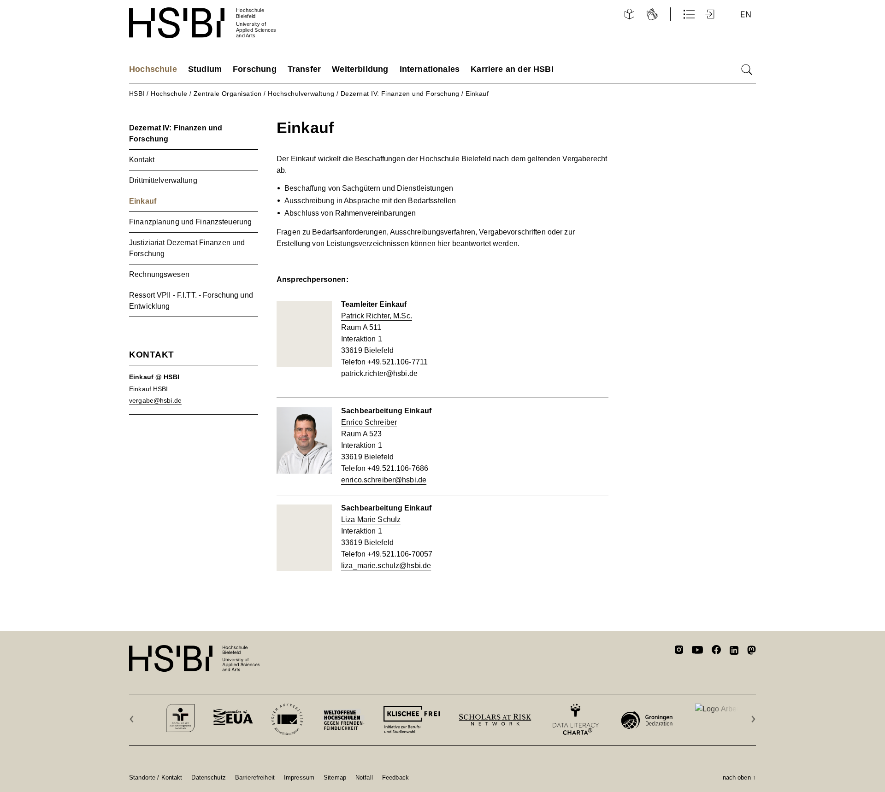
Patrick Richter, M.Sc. (376, 316)
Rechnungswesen (159, 274)
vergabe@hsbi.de (155, 400)
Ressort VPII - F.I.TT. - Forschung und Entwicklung (191, 300)
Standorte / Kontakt (155, 777)
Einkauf (477, 93)
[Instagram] (679, 651)
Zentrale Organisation (228, 93)
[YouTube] (697, 651)
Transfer (304, 69)
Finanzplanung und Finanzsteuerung (190, 222)
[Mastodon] (751, 651)
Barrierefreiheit (255, 777)
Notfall (364, 777)
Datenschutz (208, 777)
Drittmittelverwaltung (163, 180)
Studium (205, 69)
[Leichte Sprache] (629, 14)
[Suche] (747, 69)
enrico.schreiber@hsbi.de (383, 480)
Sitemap (335, 777)
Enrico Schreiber (369, 422)
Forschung (255, 69)
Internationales (430, 69)
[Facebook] (716, 651)
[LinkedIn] (734, 651)
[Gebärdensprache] (652, 14)
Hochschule (153, 69)
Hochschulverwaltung (301, 93)
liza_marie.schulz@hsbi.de (386, 565)
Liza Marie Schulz (371, 519)
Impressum (299, 777)
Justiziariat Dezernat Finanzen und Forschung (187, 248)
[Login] (711, 14)
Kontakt (141, 160)
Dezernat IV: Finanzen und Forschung (400, 93)
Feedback (395, 777)
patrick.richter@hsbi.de (379, 373)
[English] (746, 14)
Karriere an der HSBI (512, 69)
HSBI (137, 93)
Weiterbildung (360, 69)
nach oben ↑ (739, 777)
